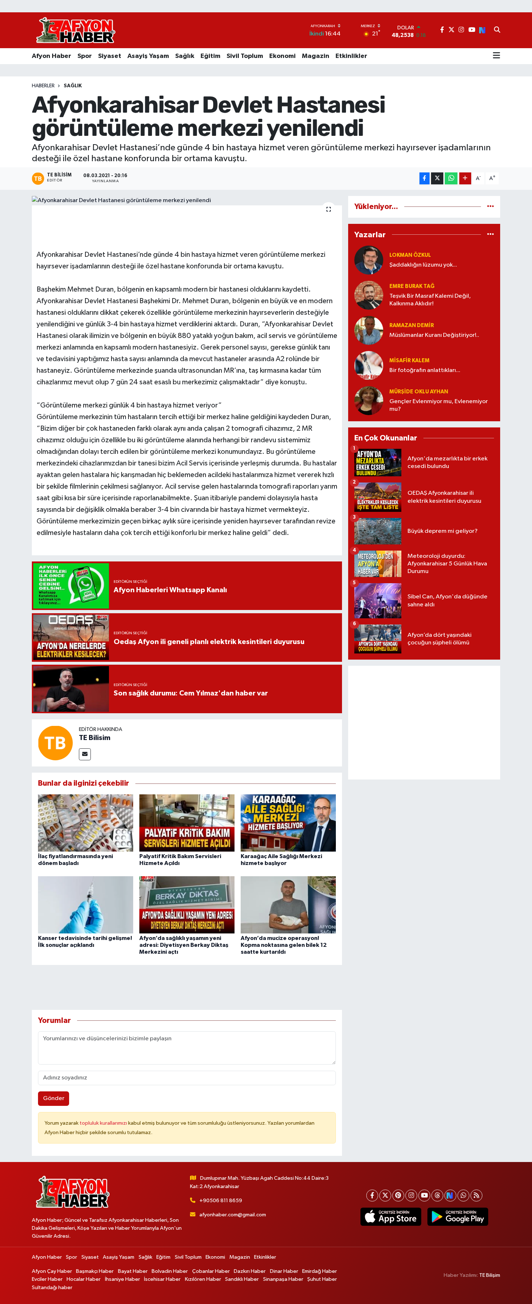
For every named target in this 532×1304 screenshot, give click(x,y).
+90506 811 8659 (220, 1200)
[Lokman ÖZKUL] (368, 260)
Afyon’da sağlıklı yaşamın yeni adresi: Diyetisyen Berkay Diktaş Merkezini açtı (183, 945)
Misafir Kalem (409, 360)
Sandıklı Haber (242, 1279)
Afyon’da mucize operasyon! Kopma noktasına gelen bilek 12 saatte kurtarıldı (284, 945)
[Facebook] (372, 1195)
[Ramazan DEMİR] (368, 330)
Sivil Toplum (245, 56)
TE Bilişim (489, 1275)
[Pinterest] (398, 1195)
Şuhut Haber (322, 1279)
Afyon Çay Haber (52, 1271)
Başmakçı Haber (95, 1271)
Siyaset (109, 56)
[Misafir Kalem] (368, 365)
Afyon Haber (51, 56)
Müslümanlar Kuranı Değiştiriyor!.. (434, 335)
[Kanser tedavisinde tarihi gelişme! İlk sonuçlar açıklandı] (85, 905)
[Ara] (497, 30)
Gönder (53, 1098)
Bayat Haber (133, 1271)
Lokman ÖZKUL (410, 255)
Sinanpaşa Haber (283, 1279)
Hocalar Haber (84, 1279)
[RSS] (476, 1195)
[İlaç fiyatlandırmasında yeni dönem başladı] (85, 823)
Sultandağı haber (52, 1287)
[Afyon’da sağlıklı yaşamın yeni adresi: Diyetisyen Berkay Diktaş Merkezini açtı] (187, 905)
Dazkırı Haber (250, 1271)
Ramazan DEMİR (411, 325)
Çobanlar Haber (211, 1271)
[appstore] (391, 1217)
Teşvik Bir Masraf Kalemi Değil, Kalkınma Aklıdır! (430, 300)
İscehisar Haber (162, 1279)
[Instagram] (411, 1195)
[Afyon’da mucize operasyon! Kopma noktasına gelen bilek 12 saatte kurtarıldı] (288, 905)
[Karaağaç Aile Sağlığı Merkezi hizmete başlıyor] (288, 823)
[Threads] (437, 1195)
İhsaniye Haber (122, 1279)
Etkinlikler (351, 56)
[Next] (450, 1195)
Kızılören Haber (203, 1279)
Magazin (315, 56)
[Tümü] (490, 207)
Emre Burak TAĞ (412, 286)
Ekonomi (282, 56)
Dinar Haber (284, 1271)
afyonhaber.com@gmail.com (232, 1214)
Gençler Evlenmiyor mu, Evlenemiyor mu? (438, 405)
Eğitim (210, 56)
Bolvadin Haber (170, 1271)
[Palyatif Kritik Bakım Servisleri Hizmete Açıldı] (187, 823)
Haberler (43, 85)
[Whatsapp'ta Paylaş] (451, 178)
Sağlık (184, 56)
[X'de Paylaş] (437, 178)
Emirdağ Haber (319, 1271)
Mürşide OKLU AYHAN (418, 391)
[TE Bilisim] (55, 743)
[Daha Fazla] (465, 178)
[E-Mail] (85, 754)
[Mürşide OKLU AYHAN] (368, 400)
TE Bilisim (94, 737)
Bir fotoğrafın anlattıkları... (424, 370)
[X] (385, 1195)
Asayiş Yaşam (148, 56)
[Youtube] (424, 1195)
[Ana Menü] (496, 56)
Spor (84, 56)
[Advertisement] (424, 722)
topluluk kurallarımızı (104, 1123)
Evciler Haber (47, 1279)
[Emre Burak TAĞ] (368, 295)
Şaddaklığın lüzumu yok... (423, 265)
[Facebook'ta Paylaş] (424, 178)
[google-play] (458, 1217)
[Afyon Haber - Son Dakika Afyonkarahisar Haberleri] (75, 30)
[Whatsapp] (463, 1195)
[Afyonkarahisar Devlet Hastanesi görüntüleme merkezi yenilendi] (187, 200)
